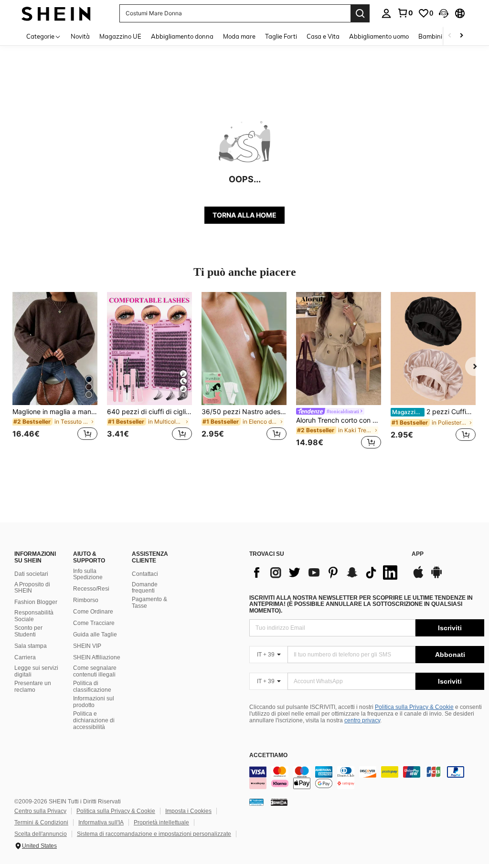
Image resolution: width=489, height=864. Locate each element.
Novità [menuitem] (80, 36)
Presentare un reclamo (32, 686)
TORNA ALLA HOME (244, 215)
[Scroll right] (461, 36)
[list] (325, 572)
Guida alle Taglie (95, 634)
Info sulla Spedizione (88, 574)
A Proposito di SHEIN (32, 587)
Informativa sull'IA (101, 822)
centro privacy (362, 720)
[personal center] (386, 13)
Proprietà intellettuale (161, 822)
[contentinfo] (366, 777)
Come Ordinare (93, 611)
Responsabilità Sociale (33, 616)
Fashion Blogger (35, 602)
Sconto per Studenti (28, 631)
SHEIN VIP (87, 646)
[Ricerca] (360, 13)
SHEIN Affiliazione (96, 657)
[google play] (436, 576)
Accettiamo (268, 755)
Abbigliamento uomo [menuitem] (379, 36)
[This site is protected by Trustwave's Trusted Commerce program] (256, 802)
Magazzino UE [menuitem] (120, 36)
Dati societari (31, 574)
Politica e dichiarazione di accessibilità (94, 720)
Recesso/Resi (91, 588)
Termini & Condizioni (41, 822)
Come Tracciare (94, 623)
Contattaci (145, 574)
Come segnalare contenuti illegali (95, 671)
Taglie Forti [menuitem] (281, 36)
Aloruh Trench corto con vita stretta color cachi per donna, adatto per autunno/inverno (338, 420)
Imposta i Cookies (188, 811)
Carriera (25, 657)
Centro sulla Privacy (40, 811)
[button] (443, 13)
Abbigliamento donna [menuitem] (182, 36)
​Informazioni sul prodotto (93, 701)
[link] (405, 13)
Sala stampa (30, 646)
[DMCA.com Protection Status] (279, 802)
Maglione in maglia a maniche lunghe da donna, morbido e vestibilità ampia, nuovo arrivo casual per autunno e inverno (54, 412)
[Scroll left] (449, 36)
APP (418, 554)
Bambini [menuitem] (430, 36)
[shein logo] (56, 13)
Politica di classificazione (92, 686)
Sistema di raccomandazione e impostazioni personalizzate (154, 834)
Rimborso (85, 600)
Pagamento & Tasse (149, 602)
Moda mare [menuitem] (239, 36)
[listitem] (54, 372)
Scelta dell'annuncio (40, 834)
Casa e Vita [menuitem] (323, 36)
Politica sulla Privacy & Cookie (414, 707)
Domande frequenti (145, 587)
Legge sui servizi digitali (36, 671)
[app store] (418, 576)
